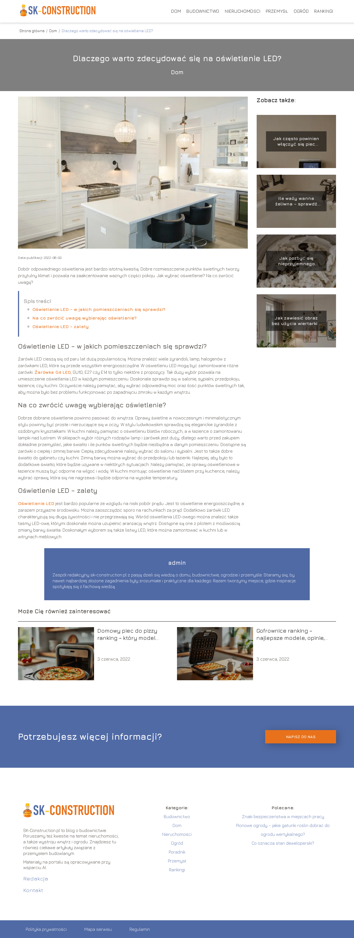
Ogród (301, 11)
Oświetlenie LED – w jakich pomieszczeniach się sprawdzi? (98, 309)
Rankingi (323, 11)
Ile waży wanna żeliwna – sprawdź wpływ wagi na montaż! (296, 201)
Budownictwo (202, 11)
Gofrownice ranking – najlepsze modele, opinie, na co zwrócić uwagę (290, 634)
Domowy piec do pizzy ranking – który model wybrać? (127, 634)
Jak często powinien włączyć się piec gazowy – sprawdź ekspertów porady (296, 141)
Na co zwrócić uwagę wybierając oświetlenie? (84, 317)
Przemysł (277, 11)
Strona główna (32, 30)
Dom (176, 11)
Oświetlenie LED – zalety (60, 326)
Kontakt (33, 890)
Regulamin (139, 929)
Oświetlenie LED (36, 503)
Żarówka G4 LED (53, 372)
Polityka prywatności (46, 929)
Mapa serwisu (98, 929)
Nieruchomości (242, 11)
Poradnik (177, 851)
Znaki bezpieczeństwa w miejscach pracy (283, 816)
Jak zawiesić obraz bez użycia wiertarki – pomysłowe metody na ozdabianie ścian (296, 321)
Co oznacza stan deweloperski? (283, 843)
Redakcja (35, 878)
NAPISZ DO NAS (301, 737)
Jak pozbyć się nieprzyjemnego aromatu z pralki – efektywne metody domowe (296, 261)
